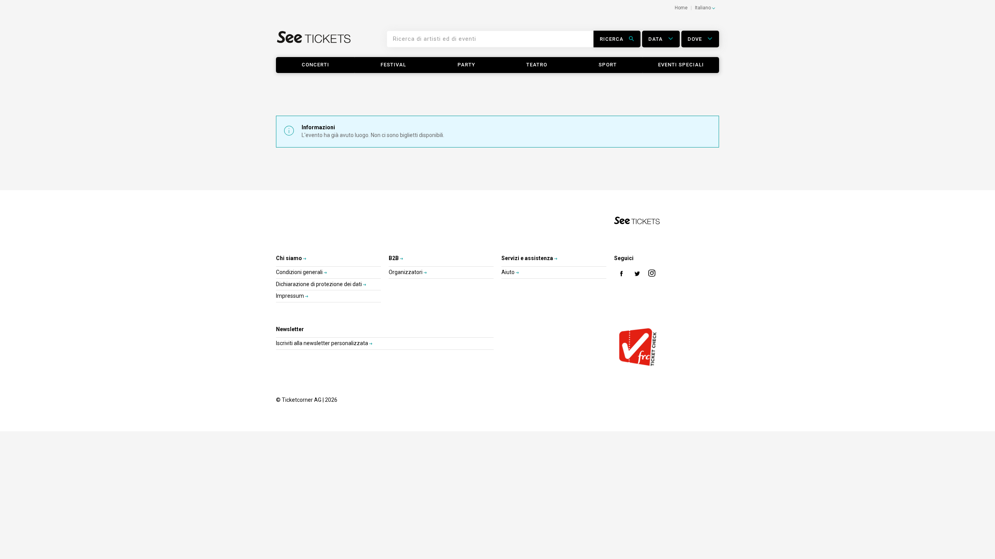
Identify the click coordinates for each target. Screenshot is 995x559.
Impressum (290, 296)
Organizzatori (406, 272)
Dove (695, 39)
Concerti (315, 65)
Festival (393, 65)
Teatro (536, 65)
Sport (608, 65)
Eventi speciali (681, 65)
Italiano (703, 7)
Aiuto (508, 272)
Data (656, 39)
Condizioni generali (300, 272)
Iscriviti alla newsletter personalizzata (322, 343)
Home (681, 7)
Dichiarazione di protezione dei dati (319, 284)
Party (466, 65)
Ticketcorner (314, 42)
